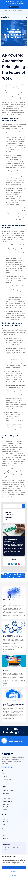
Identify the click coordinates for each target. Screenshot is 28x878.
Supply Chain (6, 804)
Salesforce (5, 819)
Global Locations (7, 779)
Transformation (19, 576)
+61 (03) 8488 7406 (7, 13)
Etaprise (5, 809)
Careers (5, 776)
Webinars (5, 838)
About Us (5, 774)
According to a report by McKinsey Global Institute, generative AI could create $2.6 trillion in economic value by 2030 (13, 704)
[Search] (23, 506)
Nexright (4, 480)
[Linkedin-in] (9, 767)
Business (21, 574)
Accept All (14, 868)
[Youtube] (12, 767)
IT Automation (6, 798)
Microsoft (5, 821)
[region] (14, 866)
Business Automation (8, 796)
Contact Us (5, 782)
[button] (9, 564)
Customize (14, 871)
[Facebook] (3, 767)
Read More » (5, 617)
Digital (3, 576)
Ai (5, 574)
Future (10, 576)
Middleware (6, 793)
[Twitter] (6, 767)
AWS (4, 824)
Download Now (14, 7)
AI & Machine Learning (8, 790)
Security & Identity (7, 807)
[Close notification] (26, 4)
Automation (13, 574)
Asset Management (7, 801)
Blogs (4, 833)
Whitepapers (6, 835)
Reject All (14, 875)
